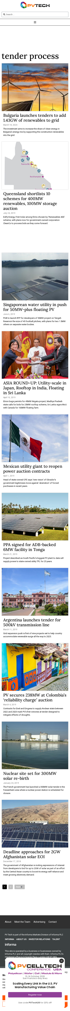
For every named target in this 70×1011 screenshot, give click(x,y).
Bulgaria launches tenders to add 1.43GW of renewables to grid (34, 118)
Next (18, 887)
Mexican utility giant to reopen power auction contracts (32, 469)
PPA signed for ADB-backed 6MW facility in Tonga (29, 547)
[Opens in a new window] (10, 944)
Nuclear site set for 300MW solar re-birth (29, 776)
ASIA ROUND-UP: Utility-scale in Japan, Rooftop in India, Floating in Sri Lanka (34, 387)
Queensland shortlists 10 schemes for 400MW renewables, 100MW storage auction (30, 201)
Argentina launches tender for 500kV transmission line (32, 622)
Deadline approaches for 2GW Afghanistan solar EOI (31, 854)
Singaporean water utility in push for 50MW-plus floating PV (35, 307)
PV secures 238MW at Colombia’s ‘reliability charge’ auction (34, 697)
